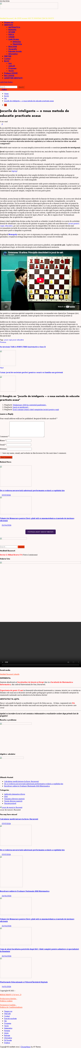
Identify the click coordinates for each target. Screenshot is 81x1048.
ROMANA (12, 29)
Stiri (10, 63)
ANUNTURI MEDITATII (13, 78)
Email (3, 445)
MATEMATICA (14, 27)
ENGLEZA (17, 42)
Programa (12, 68)
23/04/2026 (6, 525)
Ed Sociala (8, 1040)
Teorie (11, 71)
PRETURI (7, 56)
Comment (4, 436)
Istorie (6, 1033)
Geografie (12, 49)
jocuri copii (8, 340)
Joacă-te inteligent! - (21, 407)
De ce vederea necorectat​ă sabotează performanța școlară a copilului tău (32, 490)
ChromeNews (25, 1047)
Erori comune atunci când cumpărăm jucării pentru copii (36, 409)
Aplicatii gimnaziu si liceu (14, 794)
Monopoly (12, 234)
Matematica (8, 1028)
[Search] (0, 84)
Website (3, 449)
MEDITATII (8, 25)
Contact (7, 58)
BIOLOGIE (12, 46)
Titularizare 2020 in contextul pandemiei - (30, 405)
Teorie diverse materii (13, 801)
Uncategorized (10, 803)
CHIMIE (11, 37)
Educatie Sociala (15, 51)
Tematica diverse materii (14, 799)
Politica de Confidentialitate (11, 1007)
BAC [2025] (9, 75)
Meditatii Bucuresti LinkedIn (9, 674)
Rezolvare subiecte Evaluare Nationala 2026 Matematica (27, 786)
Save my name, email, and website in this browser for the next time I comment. (34, 453)
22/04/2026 (6, 956)
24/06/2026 (6, 896)
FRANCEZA (17, 44)
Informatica (13, 54)
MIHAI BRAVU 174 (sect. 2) (10, 994)
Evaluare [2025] (11, 73)
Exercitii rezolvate (10, 1018)
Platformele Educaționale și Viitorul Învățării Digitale (24, 982)
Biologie (7, 1035)
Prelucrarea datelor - (8, 998)
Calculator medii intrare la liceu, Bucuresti (21, 781)
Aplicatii (11, 66)
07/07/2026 (6, 495)
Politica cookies (6, 1001)
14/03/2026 (6, 986)
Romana (7, 1030)
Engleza (7, 1042)
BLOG (6, 61)
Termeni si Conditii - (8, 1005)
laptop (14, 171)
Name (3, 440)
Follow (4, 89)
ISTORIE (11, 32)
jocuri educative (18, 340)
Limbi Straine (13, 39)
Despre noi (8, 22)
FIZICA (11, 34)
